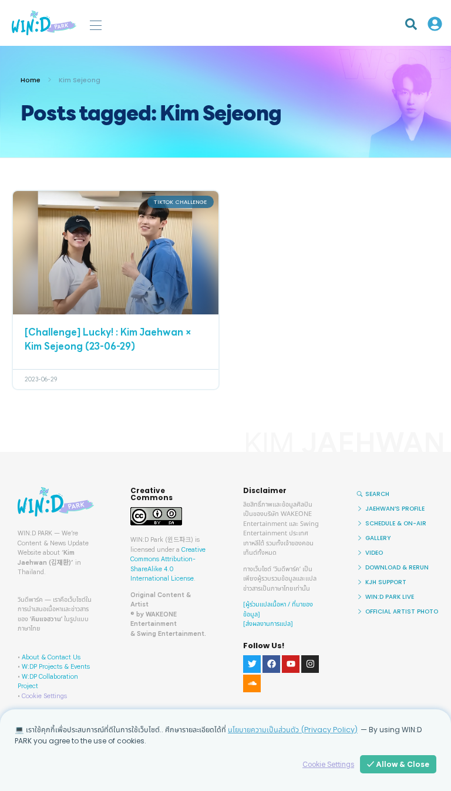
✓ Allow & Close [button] (398, 764)
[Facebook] (271, 664)
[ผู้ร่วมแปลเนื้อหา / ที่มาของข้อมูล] (278, 609)
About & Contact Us (51, 657)
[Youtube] (290, 664)
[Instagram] (310, 664)
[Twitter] (252, 664)
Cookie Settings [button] (44, 696)
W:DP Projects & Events (56, 666)
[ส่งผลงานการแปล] (268, 624)
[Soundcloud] (252, 683)
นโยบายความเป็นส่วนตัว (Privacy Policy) (293, 730)
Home (31, 80)
